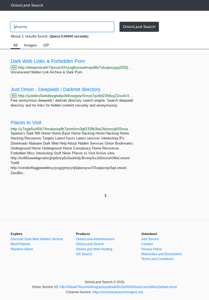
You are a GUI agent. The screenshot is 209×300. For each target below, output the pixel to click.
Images (30, 45)
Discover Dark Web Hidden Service (37, 239)
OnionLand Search (27, 5)
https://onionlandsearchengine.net (118, 292)
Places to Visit (26, 122)
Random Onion (22, 249)
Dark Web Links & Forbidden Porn (48, 61)
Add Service (150, 239)
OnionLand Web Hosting (94, 249)
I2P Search (84, 254)
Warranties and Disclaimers (161, 254)
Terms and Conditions (157, 259)
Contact (147, 244)
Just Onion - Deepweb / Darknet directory (55, 89)
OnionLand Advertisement (95, 239)
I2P (46, 45)
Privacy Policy (151, 249)
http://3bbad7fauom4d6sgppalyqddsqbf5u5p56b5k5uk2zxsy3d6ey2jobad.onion (118, 287)
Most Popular (20, 244)
